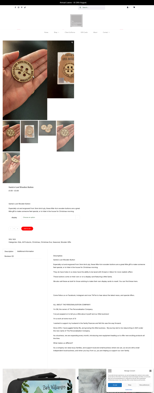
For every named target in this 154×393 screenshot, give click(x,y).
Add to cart (27, 228)
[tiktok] (25, 7)
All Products (26, 242)
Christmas (36, 242)
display (14, 217)
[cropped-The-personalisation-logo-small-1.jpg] (76, 15)
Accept (115, 385)
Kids (19, 242)
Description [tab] (9, 251)
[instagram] (18, 7)
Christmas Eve (46, 242)
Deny (129, 385)
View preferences (144, 385)
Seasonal (56, 242)
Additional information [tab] (25, 251)
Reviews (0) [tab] (9, 256)
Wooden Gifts (66, 242)
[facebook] (15, 7)
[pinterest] (21, 7)
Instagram (80, 295)
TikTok (94, 295)
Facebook (72, 295)
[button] (150, 371)
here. (136, 281)
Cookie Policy (128, 389)
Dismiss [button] (90, 2)
